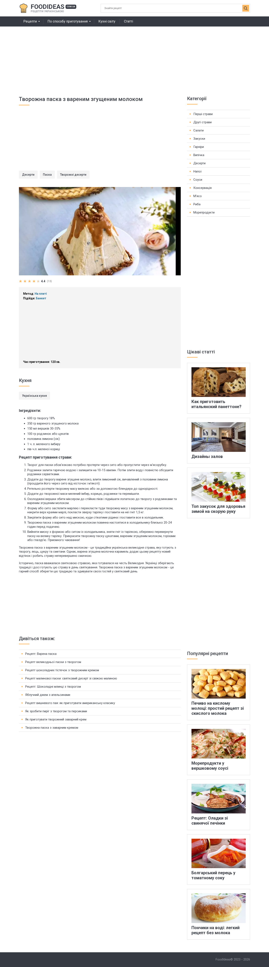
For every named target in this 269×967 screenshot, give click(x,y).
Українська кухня (34, 395)
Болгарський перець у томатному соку (213, 875)
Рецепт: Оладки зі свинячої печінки (209, 821)
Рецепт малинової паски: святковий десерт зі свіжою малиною (71, 678)
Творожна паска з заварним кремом (51, 728)
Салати (198, 130)
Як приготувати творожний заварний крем (55, 719)
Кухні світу (106, 21)
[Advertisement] (134, 58)
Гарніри (198, 147)
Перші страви (203, 114)
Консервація (202, 188)
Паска (47, 174)
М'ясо (197, 196)
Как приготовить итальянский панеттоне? (216, 404)
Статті (128, 21)
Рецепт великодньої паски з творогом (53, 662)
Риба (196, 204)
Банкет (41, 298)
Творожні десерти (73, 174)
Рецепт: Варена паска (41, 654)
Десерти (28, 174)
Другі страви (202, 122)
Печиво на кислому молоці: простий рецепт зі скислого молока (217, 708)
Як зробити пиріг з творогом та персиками (56, 711)
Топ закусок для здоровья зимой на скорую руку (218, 509)
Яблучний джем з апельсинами (47, 695)
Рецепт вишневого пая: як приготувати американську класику (70, 703)
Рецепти (30, 21)
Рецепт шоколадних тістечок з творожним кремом (62, 670)
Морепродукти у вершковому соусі (209, 766)
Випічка (198, 155)
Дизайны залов (207, 456)
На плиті (41, 293)
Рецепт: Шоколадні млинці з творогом (53, 686)
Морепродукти (204, 212)
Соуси (197, 180)
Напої (197, 171)
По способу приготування (67, 21)
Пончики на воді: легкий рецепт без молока (215, 930)
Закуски (199, 139)
